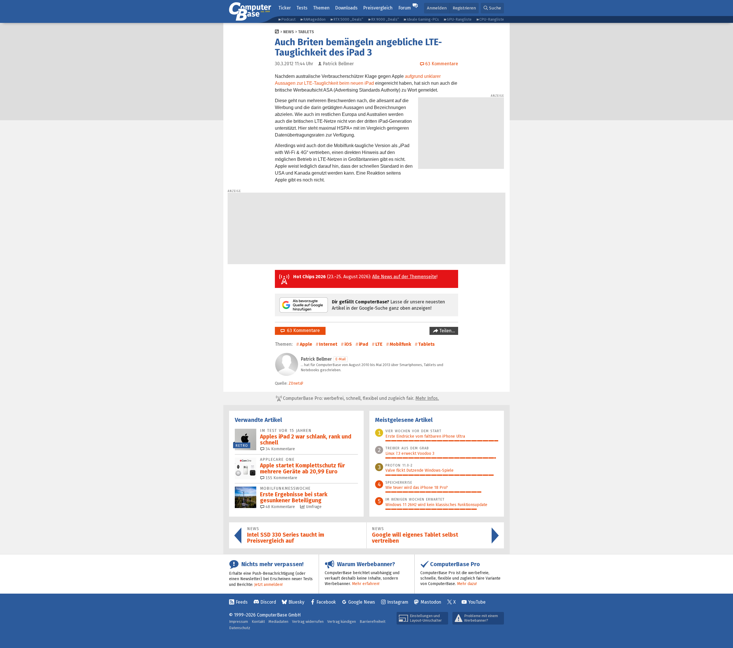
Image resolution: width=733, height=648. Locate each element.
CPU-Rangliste (491, 19)
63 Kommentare (302, 330)
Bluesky (296, 602)
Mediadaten (278, 621)
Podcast (288, 19)
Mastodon (431, 602)
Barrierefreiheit (372, 621)
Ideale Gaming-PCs (423, 19)
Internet (328, 344)
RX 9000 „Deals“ (385, 19)
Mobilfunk (400, 344)
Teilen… (446, 330)
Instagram (397, 602)
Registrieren (464, 8)
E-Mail (340, 359)
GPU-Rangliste (459, 19)
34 (279, 449)
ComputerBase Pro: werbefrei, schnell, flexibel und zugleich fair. (360, 398)
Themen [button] (321, 8)
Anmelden (437, 8)
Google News (361, 602)
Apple (306, 344)
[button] (492, 8)
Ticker (284, 8)
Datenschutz (239, 628)
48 (279, 506)
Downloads (346, 8)
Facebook (326, 602)
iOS (348, 344)
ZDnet (294, 383)
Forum (404, 8)
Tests (302, 8)
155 (280, 477)
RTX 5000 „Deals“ (348, 19)
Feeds (242, 602)
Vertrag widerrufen (308, 621)
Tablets (306, 31)
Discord (268, 602)
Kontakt (258, 621)
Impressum (238, 621)
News (288, 31)
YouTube (477, 602)
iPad (363, 344)
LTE (379, 344)
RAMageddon (314, 19)
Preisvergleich (378, 8)
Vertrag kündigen (341, 621)
